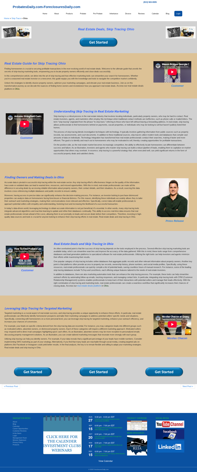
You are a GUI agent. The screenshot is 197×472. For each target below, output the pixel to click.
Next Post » (188, 386)
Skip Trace (16, 18)
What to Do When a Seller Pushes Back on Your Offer (108, 446)
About (15, 422)
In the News (17, 433)
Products (16, 445)
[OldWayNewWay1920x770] (16, 32)
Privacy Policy (18, 442)
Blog (14, 424)
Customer (177, 85)
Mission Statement (19, 440)
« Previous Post (11, 386)
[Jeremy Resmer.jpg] (172, 198)
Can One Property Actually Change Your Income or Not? (108, 437)
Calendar (16, 426)
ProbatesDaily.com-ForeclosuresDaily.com (46, 7)
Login (15, 436)
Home (6, 18)
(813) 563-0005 (150, 2)
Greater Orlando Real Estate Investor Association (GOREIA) (107, 420)
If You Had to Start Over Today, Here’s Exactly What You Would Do (110, 454)
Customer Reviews (20, 431)
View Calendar (105, 460)
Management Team (20, 438)
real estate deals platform (89, 286)
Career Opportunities (20, 429)
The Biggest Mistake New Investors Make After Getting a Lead (108, 428)
